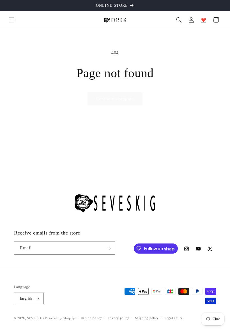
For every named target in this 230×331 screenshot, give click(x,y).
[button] (12, 20)
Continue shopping (115, 98)
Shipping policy (147, 317)
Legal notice (174, 317)
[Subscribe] (108, 248)
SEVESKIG (35, 318)
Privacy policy (118, 317)
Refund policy (91, 317)
